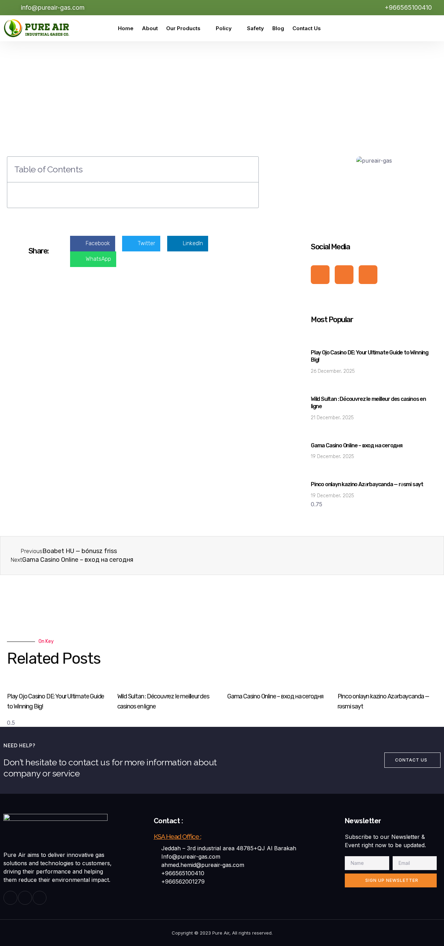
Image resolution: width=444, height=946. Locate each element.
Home (126, 28)
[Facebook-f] (320, 274)
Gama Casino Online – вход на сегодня (356, 445)
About (150, 28)
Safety (255, 28)
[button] (249, 169)
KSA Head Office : (177, 836)
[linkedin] (419, 28)
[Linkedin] (368, 274)
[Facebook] (388, 28)
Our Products (183, 28)
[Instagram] (403, 28)
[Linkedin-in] (39, 898)
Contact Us (306, 28)
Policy (224, 28)
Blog (278, 28)
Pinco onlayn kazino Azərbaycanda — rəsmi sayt (367, 484)
